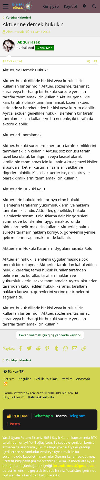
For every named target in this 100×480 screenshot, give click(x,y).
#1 (95, 61)
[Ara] (94, 6)
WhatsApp (43, 415)
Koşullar (24, 378)
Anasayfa (83, 378)
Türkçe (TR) (15, 371)
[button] (6, 6)
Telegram (77, 415)
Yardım (67, 378)
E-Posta (13, 423)
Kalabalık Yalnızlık (41, 397)
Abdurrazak (15, 31)
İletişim (9, 378)
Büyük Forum (14, 397)
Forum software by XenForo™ (41, 393)
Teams (61, 415)
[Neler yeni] (84, 6)
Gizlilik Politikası (46, 378)
